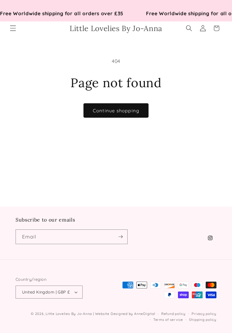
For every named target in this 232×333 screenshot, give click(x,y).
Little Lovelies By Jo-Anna (69, 314)
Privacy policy (204, 314)
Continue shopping (116, 110)
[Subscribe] (120, 236)
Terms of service (168, 319)
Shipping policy (202, 319)
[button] (13, 28)
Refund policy (173, 314)
